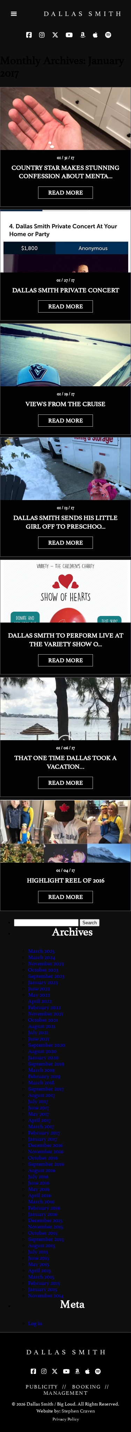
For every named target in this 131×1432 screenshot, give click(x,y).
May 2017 (38, 1114)
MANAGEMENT (65, 1393)
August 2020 (42, 1051)
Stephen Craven (78, 1411)
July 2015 (38, 1252)
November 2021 (45, 1014)
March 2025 (41, 951)
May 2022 (39, 995)
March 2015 (41, 1277)
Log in (35, 1323)
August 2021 (41, 1026)
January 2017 (42, 1139)
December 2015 (45, 1220)
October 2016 (43, 1158)
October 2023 (43, 970)
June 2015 (38, 1258)
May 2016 (39, 1189)
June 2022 (39, 989)
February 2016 (44, 1208)
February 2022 (44, 1007)
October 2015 (43, 1233)
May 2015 (38, 1264)
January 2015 (42, 1289)
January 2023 (43, 982)
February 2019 (44, 1076)
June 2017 (38, 1108)
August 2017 (41, 1095)
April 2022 (40, 1001)
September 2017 (46, 1089)
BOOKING (86, 1387)
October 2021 (43, 1020)
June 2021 (38, 1039)
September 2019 (46, 1064)
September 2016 (46, 1164)
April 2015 (39, 1270)
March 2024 (41, 957)
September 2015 (46, 1239)
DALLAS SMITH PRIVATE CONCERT (65, 290)
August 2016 (42, 1170)
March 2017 (41, 1126)
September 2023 (46, 976)
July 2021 (38, 1032)
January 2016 (43, 1214)
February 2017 (44, 1133)
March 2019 (41, 1070)
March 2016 (41, 1201)
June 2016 (39, 1183)
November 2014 (46, 1295)
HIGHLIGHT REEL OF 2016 (65, 880)
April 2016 (39, 1195)
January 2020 (43, 1057)
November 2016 (46, 1151)
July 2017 (38, 1101)
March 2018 (41, 1082)
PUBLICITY (42, 1387)
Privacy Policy (65, 1419)
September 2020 (46, 1045)
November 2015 (45, 1227)
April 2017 (39, 1120)
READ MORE (65, 192)
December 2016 (45, 1145)
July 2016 (38, 1176)
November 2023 (46, 963)
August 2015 (41, 1245)
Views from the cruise (65, 404)
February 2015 (44, 1283)
